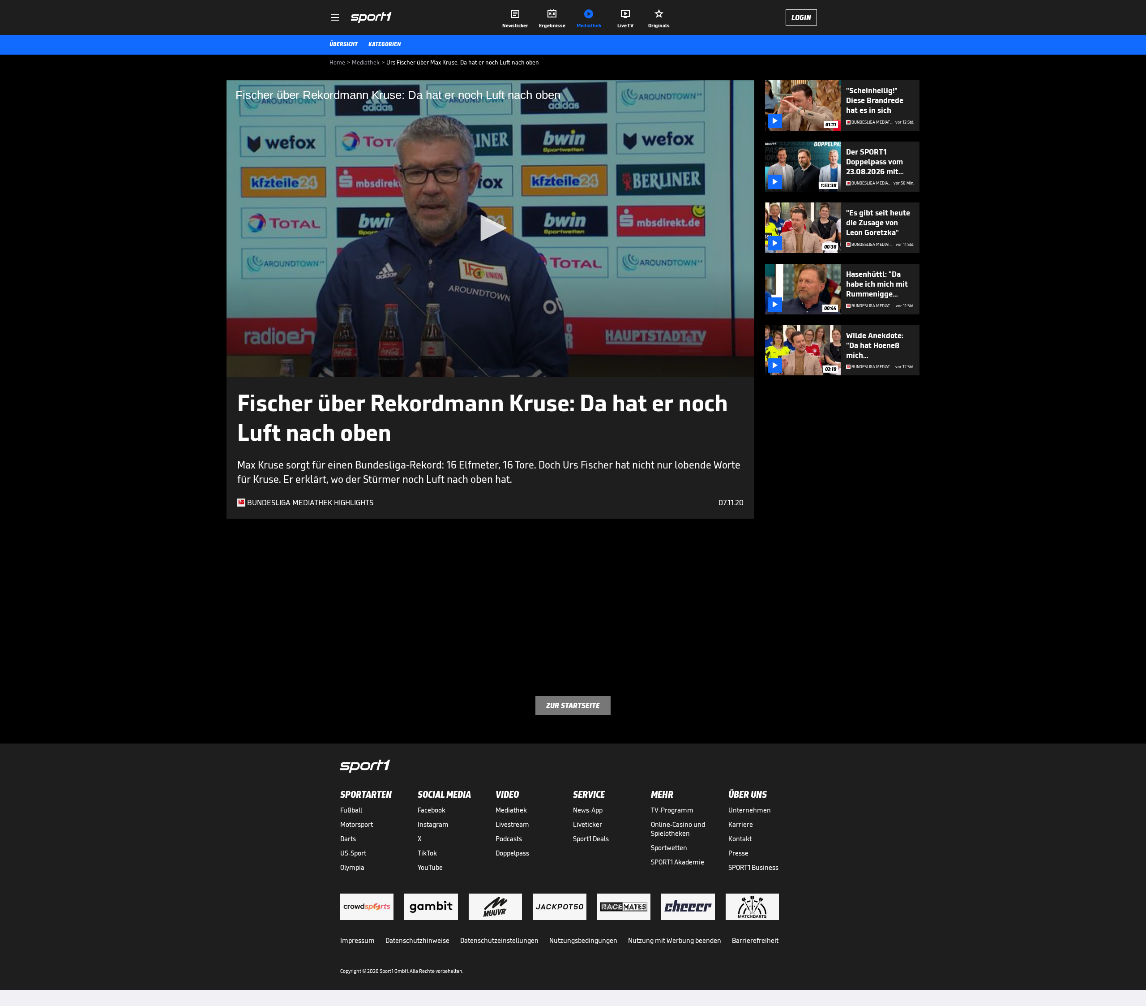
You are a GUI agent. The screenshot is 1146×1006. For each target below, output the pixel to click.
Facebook (431, 810)
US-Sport (353, 853)
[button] (490, 228)
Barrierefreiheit (755, 940)
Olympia (352, 867)
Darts (348, 838)
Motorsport (356, 824)
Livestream (512, 824)
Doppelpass (512, 853)
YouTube (430, 867)
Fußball (351, 810)
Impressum (357, 940)
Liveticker (587, 824)
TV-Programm (672, 810)
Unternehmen (749, 810)
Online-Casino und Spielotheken (678, 829)
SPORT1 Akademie (677, 862)
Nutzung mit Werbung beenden (674, 940)
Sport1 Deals (591, 838)
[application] (490, 228)
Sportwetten (669, 847)
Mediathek (511, 810)
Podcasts (509, 838)
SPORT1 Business (753, 867)
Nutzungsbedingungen (583, 940)
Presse (738, 853)
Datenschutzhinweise (417, 940)
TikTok (427, 853)
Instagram (433, 824)
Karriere (740, 824)
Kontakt (740, 838)
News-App (588, 810)
